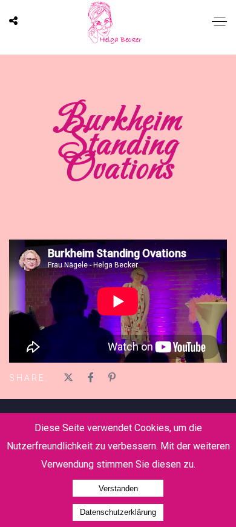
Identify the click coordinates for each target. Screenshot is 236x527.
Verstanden (118, 488)
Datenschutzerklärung (118, 512)
